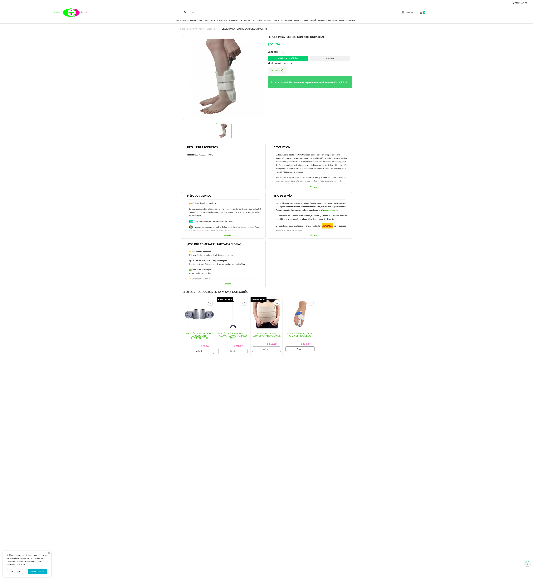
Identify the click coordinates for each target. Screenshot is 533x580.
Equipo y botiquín (253, 21)
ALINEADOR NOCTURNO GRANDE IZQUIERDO (300, 335)
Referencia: (192, 155)
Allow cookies (37, 572)
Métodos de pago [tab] (199, 196)
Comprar (330, 58)
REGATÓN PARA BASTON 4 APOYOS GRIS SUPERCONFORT (199, 336)
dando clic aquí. (331, 210)
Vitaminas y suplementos (229, 21)
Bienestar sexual (347, 21)
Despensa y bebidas (327, 21)
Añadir (199, 351)
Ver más (313, 187)
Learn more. (21, 565)
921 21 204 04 (521, 3)
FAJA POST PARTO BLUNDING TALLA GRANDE (267, 335)
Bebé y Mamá (310, 21)
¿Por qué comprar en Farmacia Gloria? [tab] (214, 244)
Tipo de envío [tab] (283, 196)
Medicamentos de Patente (189, 21)
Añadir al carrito (288, 58)
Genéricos (210, 21)
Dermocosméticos (273, 21)
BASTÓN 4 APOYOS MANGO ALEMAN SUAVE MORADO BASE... (232, 336)
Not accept (15, 572)
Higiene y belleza (293, 21)
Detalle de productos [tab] (202, 147)
